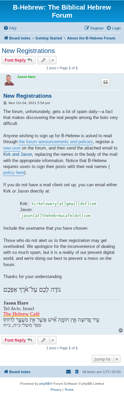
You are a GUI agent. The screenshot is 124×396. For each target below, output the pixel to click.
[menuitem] (10, 28)
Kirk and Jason (17, 154)
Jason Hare (26, 77)
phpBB (44, 383)
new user (12, 147)
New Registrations (28, 50)
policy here (13, 172)
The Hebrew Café (21, 313)
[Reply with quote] (105, 82)
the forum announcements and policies (56, 141)
